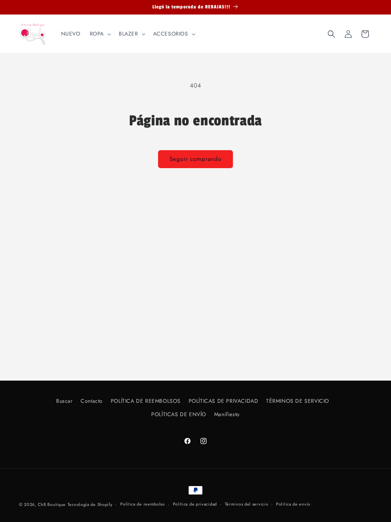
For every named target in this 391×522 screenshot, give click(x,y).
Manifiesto (227, 414)
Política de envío (293, 504)
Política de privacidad (195, 504)
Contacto (92, 401)
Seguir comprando (195, 159)
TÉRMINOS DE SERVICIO (297, 401)
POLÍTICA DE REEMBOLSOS (146, 401)
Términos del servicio (246, 504)
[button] (99, 34)
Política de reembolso (142, 504)
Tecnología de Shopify (90, 504)
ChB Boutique (52, 504)
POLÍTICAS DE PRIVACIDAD (224, 401)
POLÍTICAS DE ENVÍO (178, 414)
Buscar (64, 401)
